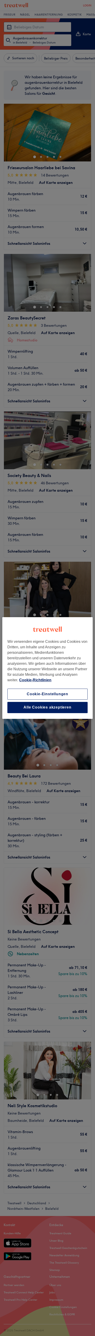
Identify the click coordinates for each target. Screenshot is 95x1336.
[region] (47, 668)
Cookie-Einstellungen (47, 694)
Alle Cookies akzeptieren (47, 707)
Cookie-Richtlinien (35, 680)
